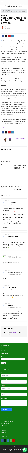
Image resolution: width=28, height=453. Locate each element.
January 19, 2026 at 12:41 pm (14, 204)
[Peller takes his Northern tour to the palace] (7, 154)
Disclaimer (4, 425)
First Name (4, 373)
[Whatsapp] (11, 440)
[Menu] (2, 2)
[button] (24, 449)
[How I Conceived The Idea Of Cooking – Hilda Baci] (20, 154)
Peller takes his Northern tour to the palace (7, 163)
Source (3, 128)
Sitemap (4, 432)
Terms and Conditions (7, 421)
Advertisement (5, 428)
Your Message (4, 398)
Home (3, 10)
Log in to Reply (7, 200)
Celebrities (7, 10)
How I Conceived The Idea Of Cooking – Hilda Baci (20, 167)
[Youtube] (13, 440)
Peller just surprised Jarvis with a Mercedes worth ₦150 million (20, 187)
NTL (5, 26)
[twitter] (5, 440)
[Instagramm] (8, 440)
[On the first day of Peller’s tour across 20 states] (7, 173)
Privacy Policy (5, 423)
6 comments (24, 31)
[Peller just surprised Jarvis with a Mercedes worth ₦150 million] (20, 173)
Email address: (4, 357)
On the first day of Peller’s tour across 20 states (7, 186)
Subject (3, 392)
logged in (13, 332)
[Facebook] (2, 440)
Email (2, 385)
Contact (4, 430)
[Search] (25, 2)
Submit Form (6, 409)
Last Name (4, 379)
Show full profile (20, 138)
